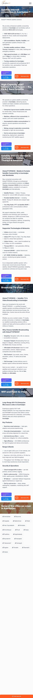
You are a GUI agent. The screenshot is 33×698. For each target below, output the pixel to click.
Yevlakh (15, 547)
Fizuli (18, 530)
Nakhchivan (17, 521)
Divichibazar (7, 530)
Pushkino (6, 534)
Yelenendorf (7, 543)
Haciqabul (19, 538)
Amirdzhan (7, 516)
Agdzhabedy (18, 534)
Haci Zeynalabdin (9, 525)
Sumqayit (19, 543)
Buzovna (18, 516)
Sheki (28, 521)
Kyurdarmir (7, 538)
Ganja (27, 530)
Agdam (6, 547)
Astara (6, 552)
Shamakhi (26, 547)
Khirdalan (22, 525)
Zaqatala (6, 521)
